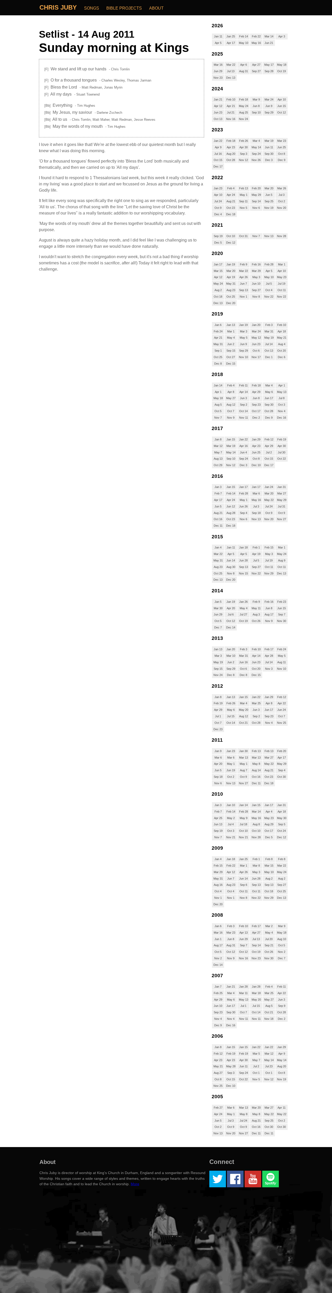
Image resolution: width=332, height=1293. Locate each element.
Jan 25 (230, 36)
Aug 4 (281, 344)
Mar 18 (256, 993)
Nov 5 (243, 207)
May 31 (231, 283)
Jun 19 (230, 770)
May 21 (281, 337)
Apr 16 (243, 445)
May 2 (231, 818)
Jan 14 (218, 385)
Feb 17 (269, 649)
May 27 (231, 398)
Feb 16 (256, 264)
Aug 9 (281, 560)
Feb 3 (269, 324)
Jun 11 (269, 147)
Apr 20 (231, 608)
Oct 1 (256, 1072)
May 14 (256, 147)
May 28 (231, 1066)
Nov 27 (281, 519)
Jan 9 (218, 751)
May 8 (256, 763)
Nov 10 (243, 357)
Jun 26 (243, 506)
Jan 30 (243, 751)
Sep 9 (281, 1005)
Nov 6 (256, 207)
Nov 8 (256, 296)
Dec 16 (281, 417)
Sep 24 (256, 153)
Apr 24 (231, 194)
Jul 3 (282, 194)
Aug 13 (218, 458)
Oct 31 (243, 236)
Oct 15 (218, 160)
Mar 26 (281, 188)
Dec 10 (256, 465)
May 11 (256, 608)
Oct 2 (281, 201)
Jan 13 (230, 324)
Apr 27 (256, 64)
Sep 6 (243, 884)
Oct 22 (281, 458)
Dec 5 (218, 242)
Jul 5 (269, 283)
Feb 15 (269, 547)
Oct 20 (281, 350)
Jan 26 (243, 601)
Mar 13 (243, 757)
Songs (91, 8)
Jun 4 (243, 452)
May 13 (281, 391)
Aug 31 (243, 71)
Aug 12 (230, 404)
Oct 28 (230, 160)
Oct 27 (230, 357)
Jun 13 (218, 824)
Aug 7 (243, 770)
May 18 (281, 64)
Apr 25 (218, 818)
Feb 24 (218, 331)
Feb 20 (256, 188)
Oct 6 (256, 350)
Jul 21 (230, 112)
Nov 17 (256, 357)
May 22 (269, 499)
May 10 (243, 42)
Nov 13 (268, 236)
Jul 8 (282, 398)
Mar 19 (269, 140)
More (135, 1184)
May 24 (243, 106)
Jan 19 (230, 264)
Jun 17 (269, 398)
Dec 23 (218, 729)
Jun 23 (218, 112)
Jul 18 (243, 824)
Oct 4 (268, 290)
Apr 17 (231, 42)
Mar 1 (281, 264)
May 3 (256, 277)
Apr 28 (269, 655)
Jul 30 (281, 452)
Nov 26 (256, 160)
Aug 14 (256, 770)
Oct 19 (281, 71)
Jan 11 (218, 36)
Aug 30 (230, 566)
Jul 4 (231, 824)
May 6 (269, 391)
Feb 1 (256, 547)
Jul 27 (243, 614)
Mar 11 (243, 993)
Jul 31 (281, 506)
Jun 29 (218, 71)
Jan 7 (218, 986)
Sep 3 (243, 153)
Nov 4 (281, 411)
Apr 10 (282, 99)
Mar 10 (230, 655)
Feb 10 (230, 99)
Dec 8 (218, 363)
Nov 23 (218, 77)
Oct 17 (256, 411)
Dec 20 (230, 303)
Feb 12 (269, 439)
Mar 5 (256, 1053)
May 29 (256, 194)
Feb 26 (243, 140)
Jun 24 (281, 709)
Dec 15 (230, 363)
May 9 (243, 818)
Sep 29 (269, 112)
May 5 (243, 337)
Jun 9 (268, 106)
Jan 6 (218, 324)
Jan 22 (218, 140)
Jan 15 (230, 439)
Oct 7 (230, 411)
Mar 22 (230, 64)
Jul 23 (269, 1066)
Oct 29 (218, 465)
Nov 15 (243, 573)
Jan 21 (218, 99)
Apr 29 (256, 391)
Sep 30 (269, 153)
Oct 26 (256, 620)
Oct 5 (218, 411)
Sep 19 (218, 236)
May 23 (281, 277)
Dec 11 (218, 525)
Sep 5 (281, 824)
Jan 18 (243, 547)
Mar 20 (269, 188)
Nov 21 (230, 837)
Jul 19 (281, 283)
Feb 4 (230, 188)
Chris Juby (58, 7)
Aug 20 (230, 153)
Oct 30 (281, 776)
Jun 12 (230, 506)
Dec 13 (230, 77)
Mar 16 (218, 64)
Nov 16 (230, 118)
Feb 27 (218, 1107)
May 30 (281, 818)
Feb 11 (243, 385)
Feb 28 (269, 264)
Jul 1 (218, 716)
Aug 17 (269, 614)
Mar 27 (281, 493)
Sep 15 (230, 350)
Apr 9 (218, 147)
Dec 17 (218, 166)
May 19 (269, 337)
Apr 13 (243, 932)
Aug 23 (230, 290)
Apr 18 (282, 331)
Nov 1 (243, 296)
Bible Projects (124, 8)
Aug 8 (256, 824)
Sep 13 (243, 290)
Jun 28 (243, 560)
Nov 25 (281, 722)
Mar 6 (256, 493)
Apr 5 (218, 42)
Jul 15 (230, 716)
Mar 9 (256, 99)
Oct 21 (243, 722)
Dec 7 (218, 627)
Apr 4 (269, 811)
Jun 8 (256, 106)
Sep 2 (243, 404)
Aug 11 (281, 662)
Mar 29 (256, 270)
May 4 (231, 337)
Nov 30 (281, 620)
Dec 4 (218, 214)
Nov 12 (243, 160)
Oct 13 (218, 118)
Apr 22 (282, 703)
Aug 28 (230, 512)
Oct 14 (243, 411)
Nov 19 (268, 207)
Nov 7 (256, 236)
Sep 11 (243, 201)
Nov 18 (268, 1018)
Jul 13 (230, 71)
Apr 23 (231, 147)
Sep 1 (218, 350)
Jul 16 (218, 153)
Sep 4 (243, 512)
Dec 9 (281, 160)
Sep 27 (256, 71)
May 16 (256, 42)
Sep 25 (269, 201)
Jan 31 (281, 486)
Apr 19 (231, 277)
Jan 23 (218, 188)
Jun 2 (230, 344)
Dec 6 (281, 357)
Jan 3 (218, 486)
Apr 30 (243, 147)
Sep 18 (256, 512)
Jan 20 (256, 324)
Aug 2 (218, 290)
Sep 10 (256, 112)
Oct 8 (281, 153)
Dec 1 (269, 357)
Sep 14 (256, 201)
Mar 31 (269, 331)
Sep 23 (256, 404)
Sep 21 (269, 945)
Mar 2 (269, 926)
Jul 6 (231, 614)
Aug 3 (256, 614)
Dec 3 (269, 160)
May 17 (269, 64)
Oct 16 (218, 519)
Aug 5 (218, 404)
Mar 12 (218, 445)
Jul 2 (269, 452)
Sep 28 (269, 71)
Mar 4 (256, 140)
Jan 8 (218, 439)
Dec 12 (230, 242)
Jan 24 (269, 486)
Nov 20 (281, 207)
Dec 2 (256, 417)
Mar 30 (218, 608)
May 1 (243, 194)
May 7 (218, 452)
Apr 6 (243, 64)
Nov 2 (281, 951)
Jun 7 (243, 283)
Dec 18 (230, 214)
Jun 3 (243, 398)
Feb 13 (243, 188)
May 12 (256, 337)
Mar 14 (269, 36)
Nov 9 (230, 417)
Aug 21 (230, 201)
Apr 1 (281, 385)
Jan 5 (218, 601)
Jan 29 (256, 439)
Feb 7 (218, 493)
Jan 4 (218, 547)
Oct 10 (230, 236)
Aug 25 (243, 112)
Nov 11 (243, 417)
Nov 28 (281, 236)
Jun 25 (281, 147)
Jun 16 (243, 662)
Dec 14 (230, 627)
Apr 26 (243, 277)
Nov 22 (268, 296)
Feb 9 (243, 264)
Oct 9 (218, 207)
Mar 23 (281, 140)
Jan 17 (218, 264)
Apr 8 (230, 391)
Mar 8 (256, 865)
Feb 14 (243, 36)
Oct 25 (230, 296)
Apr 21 (231, 106)
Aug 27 (218, 1072)
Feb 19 (281, 439)
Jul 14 (269, 344)
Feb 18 (243, 99)
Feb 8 (269, 859)
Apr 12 (218, 106)
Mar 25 (256, 703)
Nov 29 (268, 573)
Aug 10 (281, 939)
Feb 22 (256, 36)
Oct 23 (230, 207)
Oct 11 (282, 290)
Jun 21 (269, 42)
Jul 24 (218, 201)
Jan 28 (243, 986)
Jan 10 (230, 805)
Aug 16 (218, 884)
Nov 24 (243, 118)
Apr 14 (243, 391)
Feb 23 (281, 601)
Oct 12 (281, 112)
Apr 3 (281, 36)
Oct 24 (281, 830)
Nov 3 (269, 668)
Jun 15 (281, 106)
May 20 (243, 709)
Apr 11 (282, 1107)
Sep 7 (281, 614)
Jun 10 (256, 283)
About (156, 8)
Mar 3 (243, 331)
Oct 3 (281, 404)
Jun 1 (218, 939)
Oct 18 (218, 296)
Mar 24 (269, 99)
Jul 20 (269, 939)
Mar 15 (218, 270)
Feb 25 (218, 993)
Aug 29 (269, 824)
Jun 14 (230, 560)
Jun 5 (268, 194)
